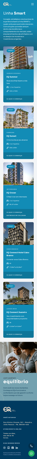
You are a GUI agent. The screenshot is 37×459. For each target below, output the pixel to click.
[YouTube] (8, 447)
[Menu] (32, 4)
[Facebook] (13, 447)
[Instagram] (4, 447)
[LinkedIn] (17, 447)
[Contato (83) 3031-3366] (31, 446)
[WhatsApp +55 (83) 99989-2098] (31, 453)
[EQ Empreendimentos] (7, 4)
